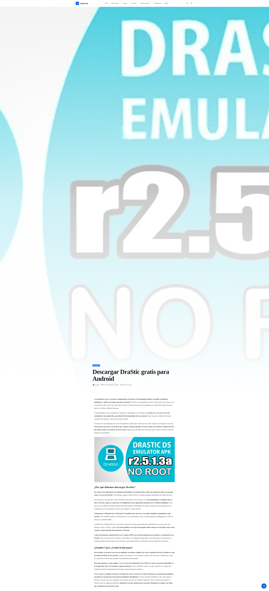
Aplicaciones (115, 3)
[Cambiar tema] (191, 3)
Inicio (106, 3)
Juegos (125, 3)
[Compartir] (263, 585)
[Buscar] (187, 3)
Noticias (133, 3)
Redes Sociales (145, 3)
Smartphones (157, 3)
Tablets (166, 3)
